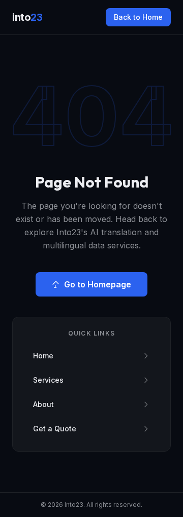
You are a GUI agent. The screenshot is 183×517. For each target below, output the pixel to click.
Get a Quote (54, 428)
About (43, 404)
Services (48, 380)
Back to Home (138, 17)
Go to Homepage (97, 284)
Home (43, 355)
